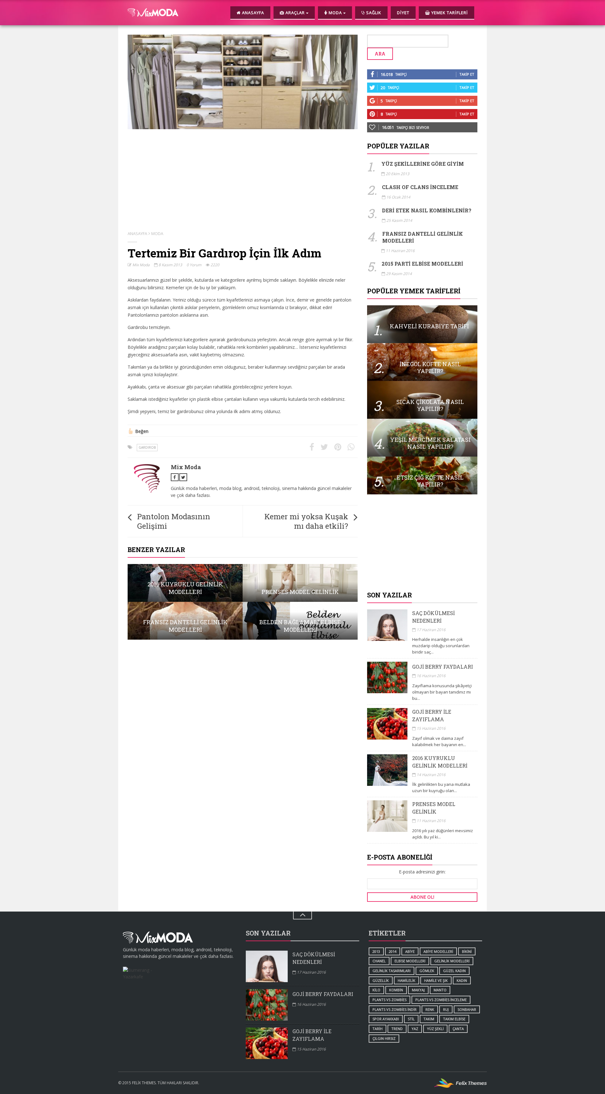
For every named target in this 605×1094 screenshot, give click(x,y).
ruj (446, 1009)
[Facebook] (311, 447)
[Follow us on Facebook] (175, 477)
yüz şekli (435, 1028)
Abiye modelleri (438, 951)
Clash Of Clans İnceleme (420, 187)
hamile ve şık (436, 980)
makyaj (418, 989)
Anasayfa (252, 12)
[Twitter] (324, 447)
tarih (377, 1028)
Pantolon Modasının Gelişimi (173, 521)
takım (429, 1018)
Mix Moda (140, 265)
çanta (458, 1028)
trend (397, 1028)
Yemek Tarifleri (449, 12)
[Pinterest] (337, 447)
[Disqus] (243, 724)
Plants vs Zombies (389, 999)
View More (185, 583)
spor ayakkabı (385, 1018)
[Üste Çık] (302, 915)
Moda (157, 233)
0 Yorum (194, 265)
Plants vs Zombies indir (394, 1009)
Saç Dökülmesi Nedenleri (433, 617)
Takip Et (466, 74)
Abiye (410, 951)
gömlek (426, 970)
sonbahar (467, 1009)
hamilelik (406, 980)
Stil (411, 1018)
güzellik (380, 980)
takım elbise (454, 1018)
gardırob (147, 447)
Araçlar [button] (295, 12)
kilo (376, 989)
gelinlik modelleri (452, 961)
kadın (462, 980)
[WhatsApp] (351, 447)
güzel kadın (454, 970)
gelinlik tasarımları (391, 970)
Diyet (403, 12)
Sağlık (373, 12)
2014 (392, 951)
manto (440, 989)
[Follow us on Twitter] (183, 477)
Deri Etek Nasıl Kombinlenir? (426, 210)
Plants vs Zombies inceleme (441, 999)
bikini (467, 951)
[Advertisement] (422, 543)
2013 (376, 951)
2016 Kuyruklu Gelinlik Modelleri (439, 762)
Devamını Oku (422, 324)
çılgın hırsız (383, 1038)
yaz (415, 1028)
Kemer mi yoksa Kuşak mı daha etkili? (306, 521)
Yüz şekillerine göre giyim (422, 163)
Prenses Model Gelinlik (433, 808)
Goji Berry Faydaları (442, 666)
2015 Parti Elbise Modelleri (422, 263)
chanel (379, 961)
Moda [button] (335, 12)
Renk (429, 1009)
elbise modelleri (410, 961)
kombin (396, 989)
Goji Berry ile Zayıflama (431, 715)
